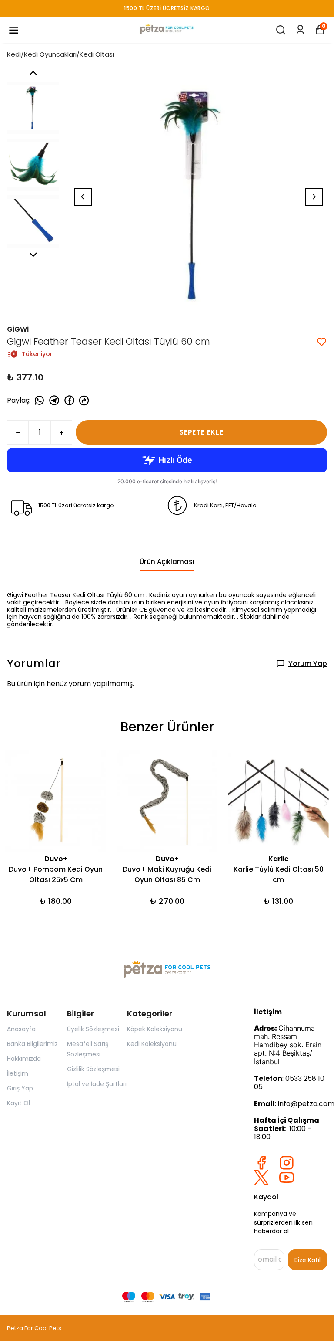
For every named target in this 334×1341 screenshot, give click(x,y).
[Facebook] (261, 1162)
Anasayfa (21, 1029)
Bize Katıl (307, 1260)
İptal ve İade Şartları (97, 1084)
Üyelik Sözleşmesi (93, 1029)
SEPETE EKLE (201, 432)
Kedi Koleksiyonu (152, 1043)
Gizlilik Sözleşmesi (93, 1069)
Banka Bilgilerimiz (32, 1043)
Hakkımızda (24, 1058)
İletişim (17, 1073)
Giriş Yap (20, 1088)
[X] (261, 1177)
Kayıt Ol (18, 1103)
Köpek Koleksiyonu (154, 1029)
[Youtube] (286, 1177)
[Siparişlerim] (300, 29)
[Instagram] (286, 1162)
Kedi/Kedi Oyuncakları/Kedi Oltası (60, 54)
